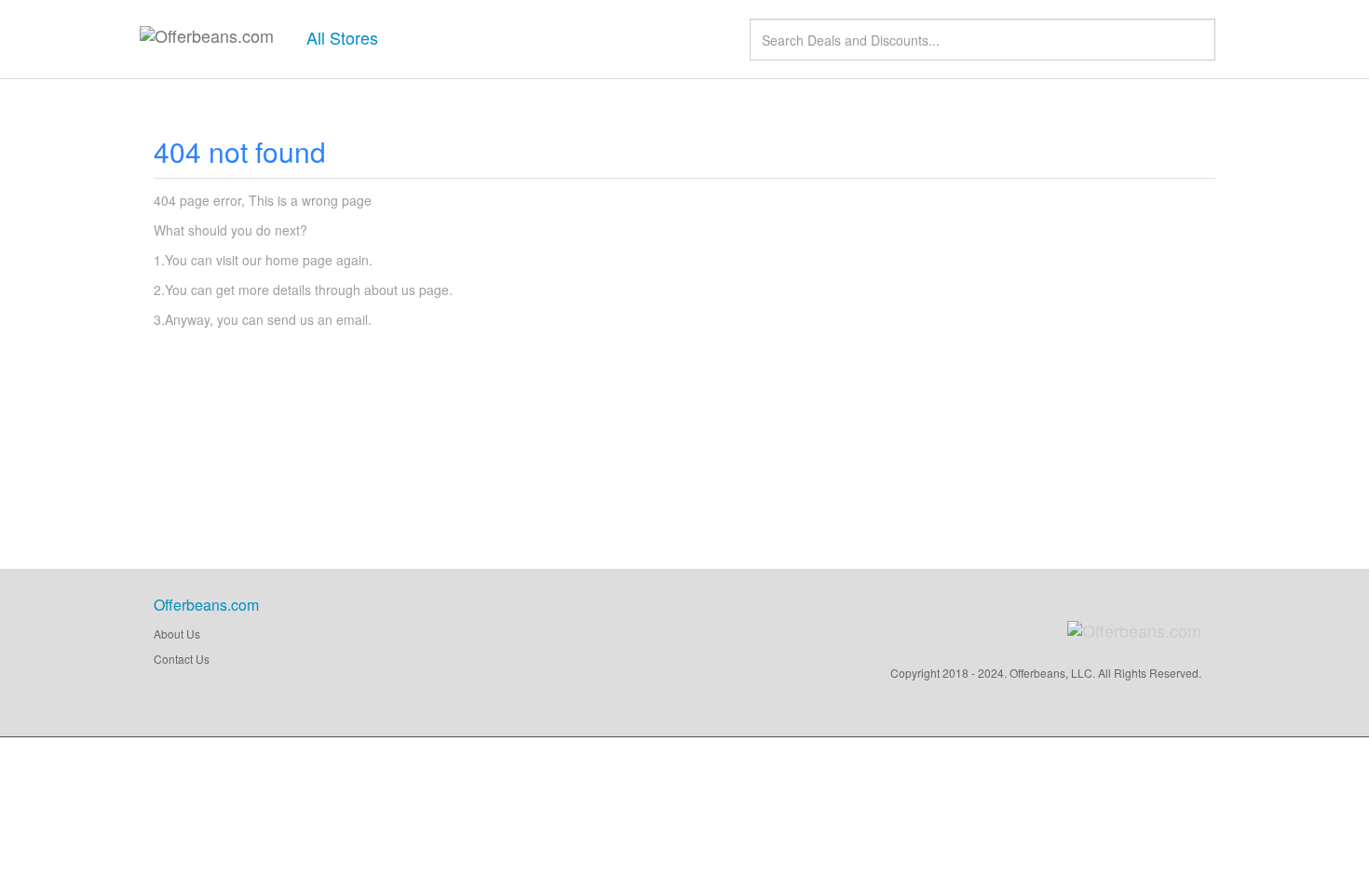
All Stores (342, 37)
